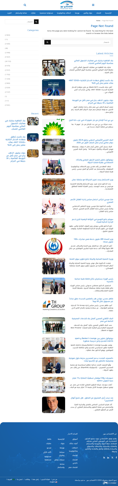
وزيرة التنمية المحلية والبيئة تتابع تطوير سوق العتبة (91, 259)
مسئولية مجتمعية (46, 13)
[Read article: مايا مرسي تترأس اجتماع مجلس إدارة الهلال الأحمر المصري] (53, 206)
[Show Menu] (93, 5)
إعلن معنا (35, 479)
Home (98, 20)
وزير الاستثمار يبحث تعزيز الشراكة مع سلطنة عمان (92, 179)
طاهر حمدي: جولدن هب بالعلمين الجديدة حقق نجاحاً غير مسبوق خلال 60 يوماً (91, 300)
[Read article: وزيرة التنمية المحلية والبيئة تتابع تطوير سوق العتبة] (53, 266)
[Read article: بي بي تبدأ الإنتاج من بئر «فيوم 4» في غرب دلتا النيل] (53, 127)
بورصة (77, 13)
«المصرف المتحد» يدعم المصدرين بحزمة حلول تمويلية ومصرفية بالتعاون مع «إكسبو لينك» (91, 359)
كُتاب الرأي (35, 100)
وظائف (27, 479)
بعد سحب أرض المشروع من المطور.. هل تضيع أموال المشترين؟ (92, 399)
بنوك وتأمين (87, 13)
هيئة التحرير (45, 479)
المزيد (9, 13)
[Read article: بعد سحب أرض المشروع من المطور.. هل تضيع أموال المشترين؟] (53, 405)
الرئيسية (108, 13)
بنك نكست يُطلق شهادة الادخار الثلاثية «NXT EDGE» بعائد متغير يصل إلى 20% (91, 82)
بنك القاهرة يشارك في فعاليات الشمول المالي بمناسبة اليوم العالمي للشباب (93, 62)
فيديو (36, 96)
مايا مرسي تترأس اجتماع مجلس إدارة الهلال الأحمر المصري (91, 201)
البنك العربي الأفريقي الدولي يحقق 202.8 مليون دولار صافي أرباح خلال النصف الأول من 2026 (93, 141)
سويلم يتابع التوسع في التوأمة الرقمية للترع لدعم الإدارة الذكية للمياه (92, 221)
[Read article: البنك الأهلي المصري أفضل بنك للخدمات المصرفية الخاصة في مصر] (53, 325)
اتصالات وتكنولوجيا (64, 13)
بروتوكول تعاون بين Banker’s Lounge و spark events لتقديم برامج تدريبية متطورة (94, 340)
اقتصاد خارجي (33, 52)
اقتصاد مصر (34, 57)
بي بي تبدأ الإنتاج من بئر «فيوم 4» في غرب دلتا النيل (91, 120)
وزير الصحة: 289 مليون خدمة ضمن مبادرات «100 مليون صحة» (93, 240)
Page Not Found (107, 20)
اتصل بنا (19, 479)
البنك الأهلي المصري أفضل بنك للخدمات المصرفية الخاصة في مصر (92, 320)
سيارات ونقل (34, 79)
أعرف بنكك (34, 39)
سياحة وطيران (33, 74)
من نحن (54, 479)
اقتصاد (98, 13)
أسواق (36, 35)
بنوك (37, 65)
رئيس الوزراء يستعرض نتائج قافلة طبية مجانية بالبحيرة (94, 280)
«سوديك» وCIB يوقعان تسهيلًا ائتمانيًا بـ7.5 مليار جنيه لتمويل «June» (92, 379)
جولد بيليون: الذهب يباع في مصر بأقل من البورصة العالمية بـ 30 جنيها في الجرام (92, 102)
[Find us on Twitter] (112, 457)
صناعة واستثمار (21, 13)
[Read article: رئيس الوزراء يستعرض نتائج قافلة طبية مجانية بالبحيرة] (53, 286)
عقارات (33, 13)
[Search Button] (25, 5)
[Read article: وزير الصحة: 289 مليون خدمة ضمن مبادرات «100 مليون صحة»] (53, 246)
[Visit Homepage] (66, 5)
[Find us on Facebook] (116, 457)
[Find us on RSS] (104, 457)
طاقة (37, 87)
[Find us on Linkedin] (108, 457)
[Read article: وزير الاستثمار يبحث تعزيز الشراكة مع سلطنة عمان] (53, 186)
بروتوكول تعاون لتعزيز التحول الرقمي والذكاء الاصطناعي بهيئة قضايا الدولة (94, 161)
